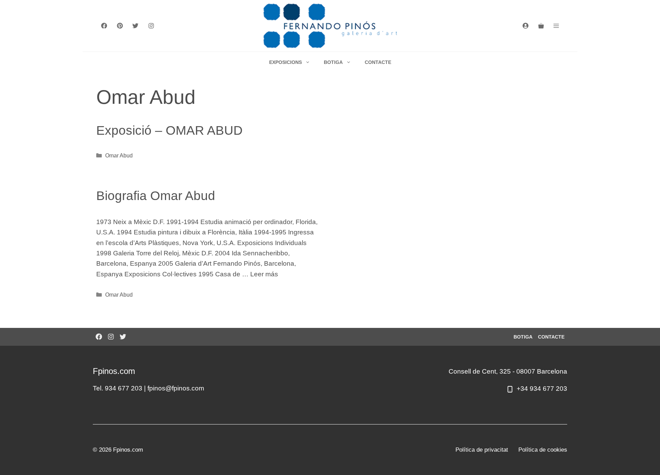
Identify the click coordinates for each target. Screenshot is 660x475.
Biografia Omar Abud (155, 196)
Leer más (264, 274)
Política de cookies (542, 449)
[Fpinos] (330, 26)
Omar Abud (119, 155)
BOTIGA (333, 62)
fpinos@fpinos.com (175, 388)
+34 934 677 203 (542, 388)
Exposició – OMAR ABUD (169, 130)
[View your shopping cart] (541, 26)
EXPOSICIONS (285, 62)
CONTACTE (378, 62)
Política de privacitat (481, 449)
